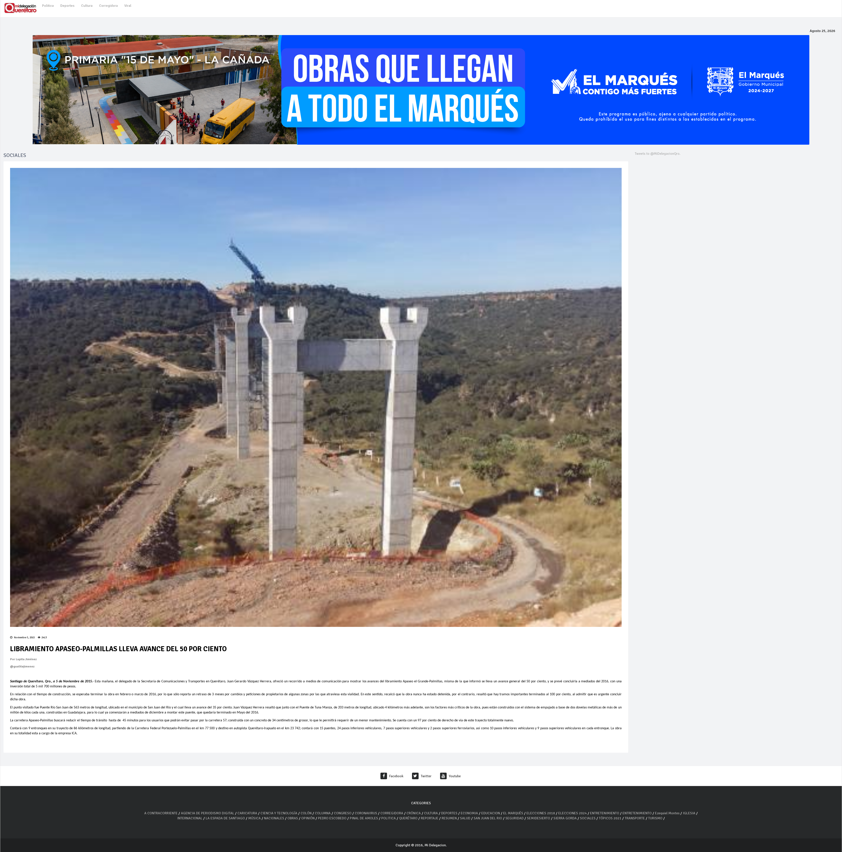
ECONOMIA (469, 813)
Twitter (426, 776)
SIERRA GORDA (565, 818)
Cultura (87, 6)
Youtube (455, 776)
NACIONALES (274, 818)
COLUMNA (323, 813)
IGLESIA (689, 813)
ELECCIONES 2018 (540, 813)
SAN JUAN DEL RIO (488, 818)
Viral (127, 6)
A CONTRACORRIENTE (161, 813)
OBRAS (292, 818)
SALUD (465, 818)
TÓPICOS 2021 (610, 818)
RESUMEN (449, 818)
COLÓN (306, 813)
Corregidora (108, 6)
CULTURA (431, 813)
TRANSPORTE (635, 818)
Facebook (396, 776)
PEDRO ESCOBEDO (332, 818)
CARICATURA (247, 813)
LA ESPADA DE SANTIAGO (225, 818)
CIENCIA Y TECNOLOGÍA (278, 813)
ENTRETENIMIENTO (604, 813)
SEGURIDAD (514, 818)
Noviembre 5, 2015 (24, 637)
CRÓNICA (414, 813)
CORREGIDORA (391, 813)
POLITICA (388, 818)
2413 (44, 637)
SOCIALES (588, 818)
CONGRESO (342, 813)
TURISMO (655, 818)
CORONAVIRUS (366, 813)
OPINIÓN (308, 818)
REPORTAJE (430, 818)
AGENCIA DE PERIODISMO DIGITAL (207, 813)
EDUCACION (490, 813)
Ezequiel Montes (667, 813)
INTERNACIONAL (189, 818)
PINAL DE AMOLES (364, 818)
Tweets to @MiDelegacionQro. (657, 153)
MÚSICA (255, 818)
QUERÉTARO (408, 818)
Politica (48, 6)
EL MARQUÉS (513, 813)
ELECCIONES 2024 (572, 813)
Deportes (67, 6)
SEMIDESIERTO (538, 818)
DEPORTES (449, 813)
